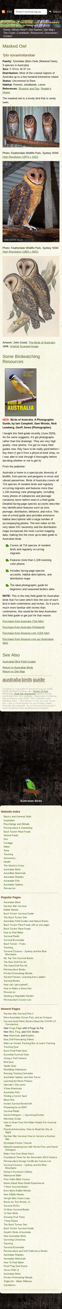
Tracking (8, 854)
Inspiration (9, 820)
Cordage (8, 843)
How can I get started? (16, 984)
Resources (37, 33)
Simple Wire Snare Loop (17, 1198)
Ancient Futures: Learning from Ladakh (24, 977)
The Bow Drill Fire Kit (15, 962)
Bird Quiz (9, 1062)
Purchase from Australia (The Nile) (23, 621)
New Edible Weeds (14, 1194)
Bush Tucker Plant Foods (17, 831)
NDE (28, 1031)
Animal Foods (11, 835)
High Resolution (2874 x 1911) (20, 157)
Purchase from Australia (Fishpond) (24, 627)
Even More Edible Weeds (17, 1190)
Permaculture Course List (17, 999)
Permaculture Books (15, 969)
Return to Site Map (14, 671)
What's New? (19, 29)
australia (12, 679)
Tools (6, 850)
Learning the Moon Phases (18, 1081)
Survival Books (12, 980)
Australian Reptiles (14, 877)
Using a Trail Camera (15, 1058)
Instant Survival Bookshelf (18, 1103)
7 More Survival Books (16, 1186)
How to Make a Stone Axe (18, 988)
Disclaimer (51, 33)
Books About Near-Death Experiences (24, 1183)
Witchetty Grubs (12, 1118)
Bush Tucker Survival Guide (19, 913)
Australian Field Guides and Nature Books (26, 921)
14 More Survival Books (16, 1209)
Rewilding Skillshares (15, 1069)
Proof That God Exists (16, 1266)
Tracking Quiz (11, 1047)
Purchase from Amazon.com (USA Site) (26, 633)
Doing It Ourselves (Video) (18, 1171)
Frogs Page (15, 1028)
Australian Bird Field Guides (19, 661)
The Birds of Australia (42, 342)
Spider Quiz (10, 1065)
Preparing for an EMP (15, 1107)
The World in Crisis (14, 865)
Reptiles (29, 1035)
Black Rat (9, 1099)
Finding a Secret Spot (15, 1096)
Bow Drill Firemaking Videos (19, 1039)
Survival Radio (11, 936)
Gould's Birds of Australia (17, 1232)
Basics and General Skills (17, 816)
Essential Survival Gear (16, 1054)
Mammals (14, 1035)
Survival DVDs (12, 1205)
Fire (6, 839)
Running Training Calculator (18, 1073)
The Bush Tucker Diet (15, 917)
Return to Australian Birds (18, 667)
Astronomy (9, 858)
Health (7, 861)
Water (7, 846)
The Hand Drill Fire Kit (15, 965)
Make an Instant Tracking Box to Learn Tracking (29, 1043)
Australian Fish (12, 880)
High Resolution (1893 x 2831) (20, 251)
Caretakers (10, 1285)
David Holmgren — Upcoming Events (24, 1115)
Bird (11, 1031)
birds (27, 679)
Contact (7, 36)
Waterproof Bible (12, 1175)
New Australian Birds (15, 1236)
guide (39, 679)
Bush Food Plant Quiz (15, 1050)
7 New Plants (11, 1220)
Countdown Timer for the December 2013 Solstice (30, 1157)
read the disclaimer (25, 693)
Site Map (49, 29)
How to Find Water (13, 932)
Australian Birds (12, 869)
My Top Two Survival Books (19, 958)
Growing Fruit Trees (14, 1217)
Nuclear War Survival (15, 906)
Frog (17, 1031)
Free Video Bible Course (17, 1179)
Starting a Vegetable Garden (19, 996)
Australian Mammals (15, 873)
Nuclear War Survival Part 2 (18, 1013)
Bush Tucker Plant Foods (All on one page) (27, 924)
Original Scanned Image (24, 346)
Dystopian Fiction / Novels (18, 1143)
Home (6, 29)
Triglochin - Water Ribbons (18, 1281)
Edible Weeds (11, 909)
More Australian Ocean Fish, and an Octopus (28, 1017)
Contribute (23, 33)
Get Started (35, 29)
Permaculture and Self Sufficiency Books (26, 1251)
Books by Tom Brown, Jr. (17, 1202)
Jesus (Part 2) (11, 1270)
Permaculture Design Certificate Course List (27, 1161)
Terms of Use (40, 691)
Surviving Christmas (15, 1239)
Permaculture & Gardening (18, 827)
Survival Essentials (14, 940)
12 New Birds (11, 1213)
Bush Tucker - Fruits (15, 943)
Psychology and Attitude (17, 824)
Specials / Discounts (15, 1084)
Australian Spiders (13, 884)
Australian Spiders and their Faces (22, 1077)
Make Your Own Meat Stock (19, 1153)
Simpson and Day (28, 88)
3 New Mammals (13, 1088)
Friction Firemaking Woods (18, 973)
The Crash (9, 33)
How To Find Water (14, 1262)
